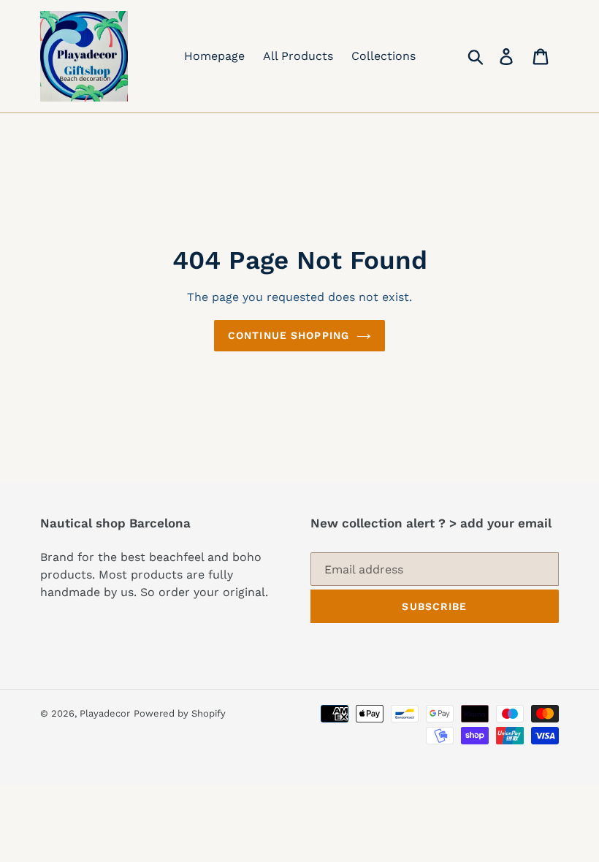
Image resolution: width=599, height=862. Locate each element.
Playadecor (105, 713)
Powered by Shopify (180, 713)
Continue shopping (288, 335)
